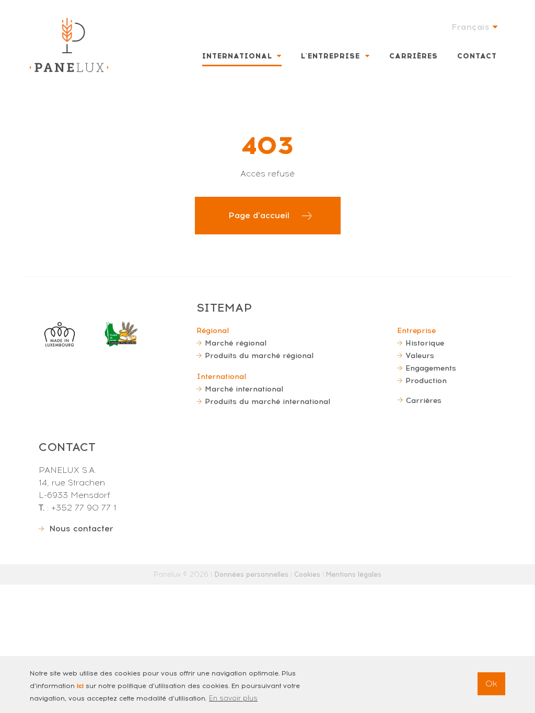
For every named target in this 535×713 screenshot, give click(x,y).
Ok (491, 683)
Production (426, 380)
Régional (212, 330)
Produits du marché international (267, 401)
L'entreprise (330, 56)
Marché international (244, 389)
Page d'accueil (258, 215)
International (237, 56)
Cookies (307, 574)
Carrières (413, 56)
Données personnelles (251, 574)
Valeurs (419, 355)
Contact (477, 56)
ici (80, 686)
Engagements (430, 368)
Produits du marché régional (259, 355)
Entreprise (416, 330)
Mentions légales (353, 574)
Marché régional (235, 343)
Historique (424, 343)
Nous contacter (81, 528)
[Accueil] (69, 45)
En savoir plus (233, 698)
